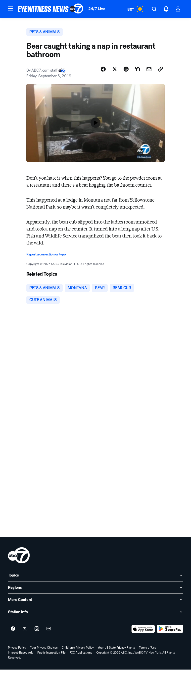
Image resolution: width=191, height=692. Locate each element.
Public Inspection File (51, 652)
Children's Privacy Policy (78, 647)
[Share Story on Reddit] (126, 69)
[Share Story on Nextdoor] (137, 69)
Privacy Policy (17, 647)
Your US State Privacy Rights (116, 647)
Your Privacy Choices (44, 647)
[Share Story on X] (114, 69)
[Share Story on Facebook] (103, 69)
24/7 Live (96, 8)
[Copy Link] (160, 69)
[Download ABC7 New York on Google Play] (170, 629)
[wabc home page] (19, 555)
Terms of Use (147, 647)
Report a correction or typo (46, 254)
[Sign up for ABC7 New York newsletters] (49, 629)
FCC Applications (80, 652)
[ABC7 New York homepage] (50, 8)
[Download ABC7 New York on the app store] (143, 629)
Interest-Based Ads (20, 652)
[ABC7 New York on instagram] (37, 629)
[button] (10, 8)
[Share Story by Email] (149, 69)
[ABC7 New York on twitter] (25, 629)
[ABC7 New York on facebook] (13, 629)
